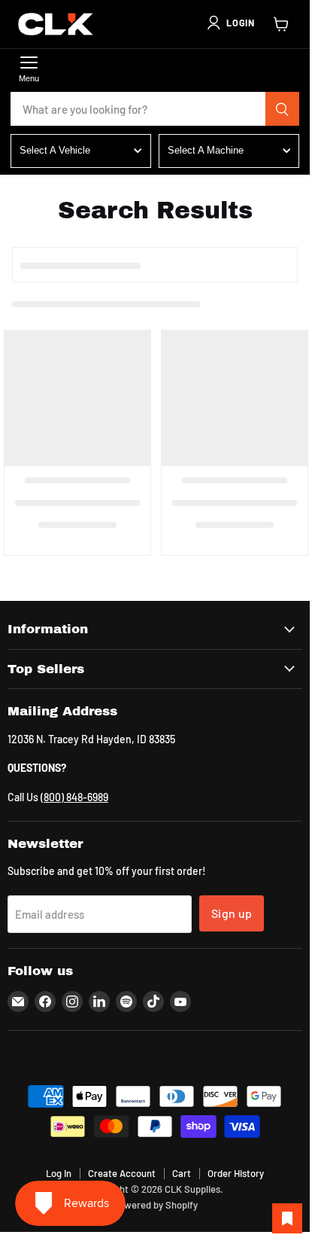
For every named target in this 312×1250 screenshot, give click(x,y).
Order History (235, 1173)
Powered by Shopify (155, 1205)
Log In (58, 1173)
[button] (230, 22)
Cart (181, 1173)
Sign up (231, 913)
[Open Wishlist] (287, 1218)
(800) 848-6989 (74, 797)
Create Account (122, 1173)
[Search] (282, 109)
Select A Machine (206, 150)
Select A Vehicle (55, 150)
